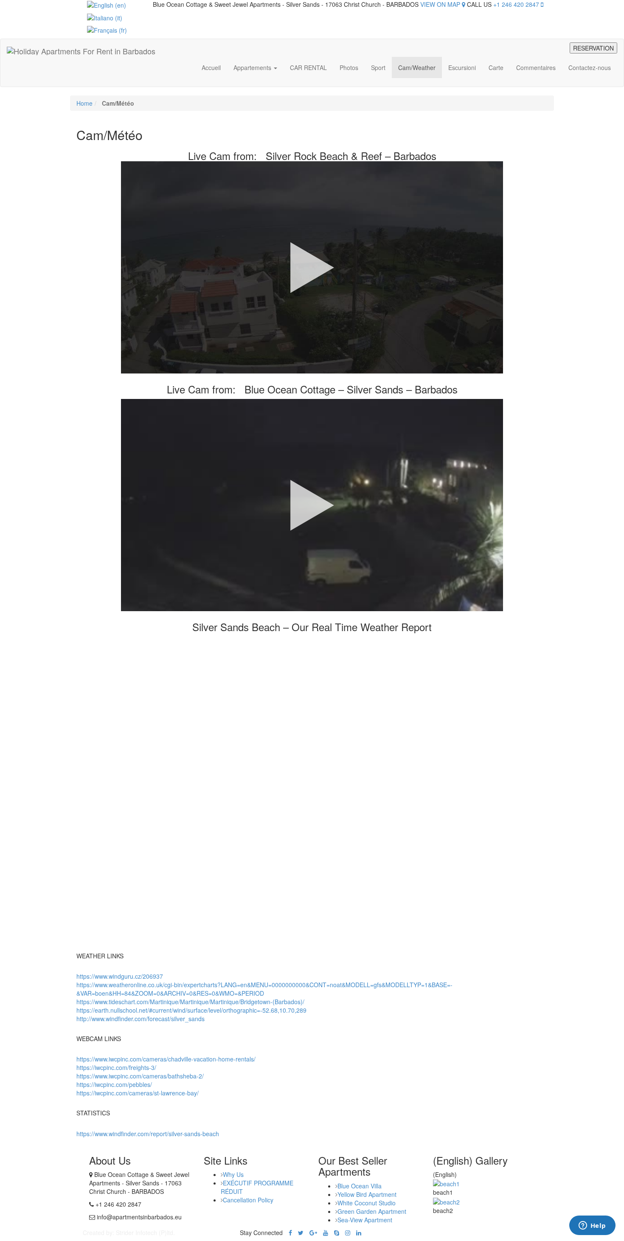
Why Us (233, 1174)
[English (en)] (106, 4)
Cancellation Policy (248, 1200)
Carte (496, 67)
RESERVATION (593, 48)
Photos (349, 67)
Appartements (253, 67)
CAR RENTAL (308, 67)
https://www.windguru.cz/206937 (119, 976)
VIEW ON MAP (441, 4)
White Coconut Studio (366, 1203)
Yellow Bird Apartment (366, 1194)
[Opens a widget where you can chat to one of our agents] (592, 1226)
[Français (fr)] (107, 29)
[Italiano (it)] (104, 16)
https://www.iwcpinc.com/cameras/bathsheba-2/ (140, 1076)
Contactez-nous (589, 67)
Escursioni (462, 67)
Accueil (211, 67)
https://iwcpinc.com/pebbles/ (114, 1084)
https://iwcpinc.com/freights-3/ (116, 1067)
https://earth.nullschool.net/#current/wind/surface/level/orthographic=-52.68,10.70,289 (191, 1010)
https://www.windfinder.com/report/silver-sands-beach (147, 1133)
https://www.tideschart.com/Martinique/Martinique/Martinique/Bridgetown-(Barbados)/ (190, 1001)
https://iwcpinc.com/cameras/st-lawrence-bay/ (137, 1093)
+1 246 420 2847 (517, 4)
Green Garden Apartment (371, 1211)
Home (84, 103)
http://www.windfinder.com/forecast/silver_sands (140, 1018)
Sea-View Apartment (364, 1220)
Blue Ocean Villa (359, 1186)
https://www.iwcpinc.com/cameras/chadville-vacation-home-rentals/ (166, 1059)
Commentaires (536, 67)
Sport (378, 67)
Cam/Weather (417, 67)
